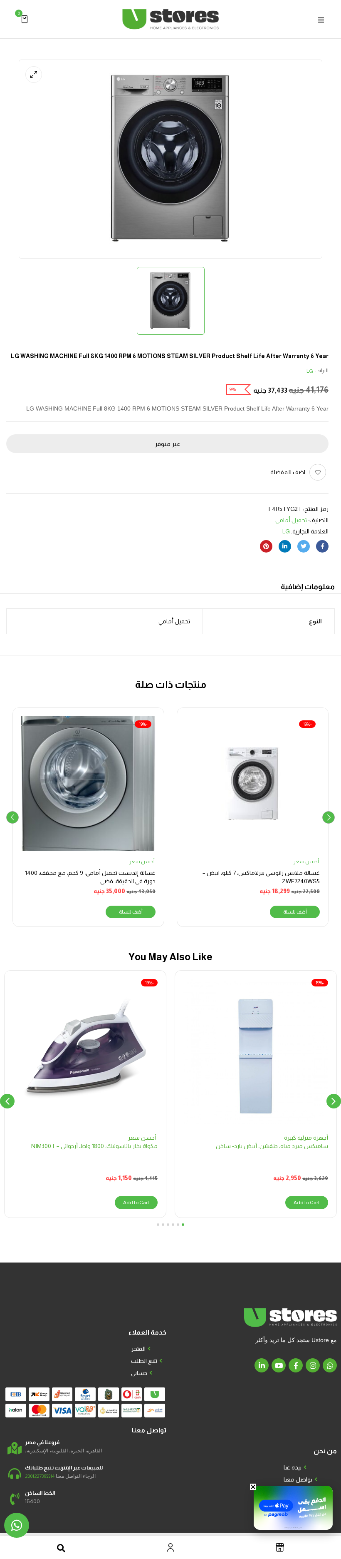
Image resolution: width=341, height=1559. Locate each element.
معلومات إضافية (308, 587)
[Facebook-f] (296, 1365)
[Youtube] (279, 1365)
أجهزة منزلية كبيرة (306, 1137)
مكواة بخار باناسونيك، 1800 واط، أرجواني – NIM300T (94, 1146)
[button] (24, 18)
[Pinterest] (266, 546)
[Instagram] (313, 1365)
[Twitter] (303, 546)
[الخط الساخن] (14, 1499)
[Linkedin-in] (262, 1365)
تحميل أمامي (291, 520)
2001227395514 (39, 1476)
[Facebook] (322, 546)
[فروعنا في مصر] (14, 1448)
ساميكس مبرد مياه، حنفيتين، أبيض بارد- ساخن (272, 1146)
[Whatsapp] (330, 1365)
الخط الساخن (40, 1493)
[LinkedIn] (285, 546)
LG (309, 371)
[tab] (308, 587)
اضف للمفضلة (287, 472)
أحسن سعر (307, 861)
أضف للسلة (295, 912)
